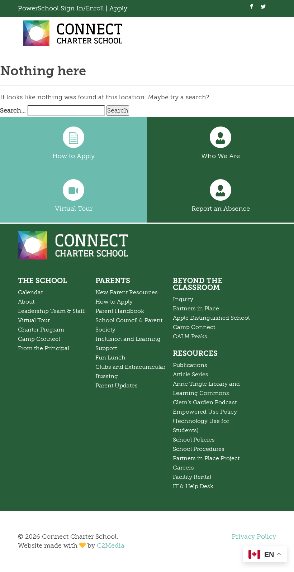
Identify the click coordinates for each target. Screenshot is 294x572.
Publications (190, 365)
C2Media (110, 545)
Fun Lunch (110, 357)
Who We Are (220, 155)
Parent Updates (116, 385)
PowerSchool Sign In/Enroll (62, 8)
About (26, 302)
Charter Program (41, 329)
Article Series (190, 374)
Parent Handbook (119, 311)
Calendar (30, 292)
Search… (13, 110)
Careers (183, 467)
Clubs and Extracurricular (130, 367)
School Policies (194, 440)
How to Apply (73, 155)
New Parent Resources (126, 292)
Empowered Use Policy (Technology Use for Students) (205, 421)
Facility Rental (192, 477)
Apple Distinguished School (211, 318)
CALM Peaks (190, 336)
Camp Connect (39, 339)
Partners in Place (196, 308)
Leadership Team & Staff (51, 311)
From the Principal (43, 348)
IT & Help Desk (193, 486)
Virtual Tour (74, 208)
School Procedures (198, 449)
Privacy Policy (254, 536)
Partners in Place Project (206, 458)
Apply (118, 8)
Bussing (106, 376)
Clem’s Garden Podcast (205, 402)
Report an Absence (220, 208)
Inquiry (183, 299)
